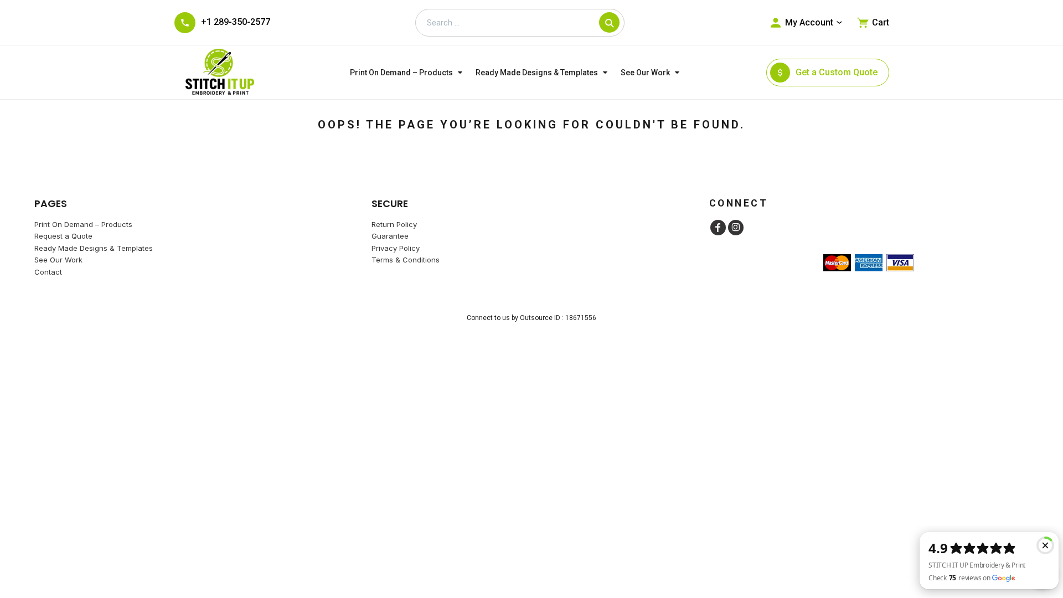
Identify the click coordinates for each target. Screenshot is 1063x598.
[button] (407, 72)
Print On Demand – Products (83, 224)
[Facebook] (718, 227)
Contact (48, 271)
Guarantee (390, 235)
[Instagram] (736, 227)
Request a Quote (63, 235)
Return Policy (394, 224)
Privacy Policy (395, 248)
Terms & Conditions (405, 259)
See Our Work (58, 259)
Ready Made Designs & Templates (93, 248)
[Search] (609, 22)
